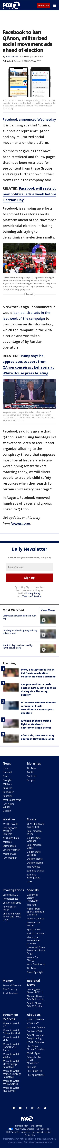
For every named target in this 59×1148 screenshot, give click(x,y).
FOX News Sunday (8, 805)
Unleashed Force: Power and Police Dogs (12, 916)
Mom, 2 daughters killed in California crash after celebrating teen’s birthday (38, 673)
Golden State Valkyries (34, 853)
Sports (32, 819)
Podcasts (7, 795)
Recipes (31, 780)
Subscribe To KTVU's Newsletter (34, 1060)
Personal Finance (12, 985)
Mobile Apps (33, 1053)
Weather (9, 819)
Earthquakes (9, 845)
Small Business (11, 993)
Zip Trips (31, 768)
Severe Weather (11, 849)
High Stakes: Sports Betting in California (36, 911)
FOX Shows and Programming (35, 1037)
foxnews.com (20, 523)
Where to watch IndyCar (11, 1055)
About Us (33, 1015)
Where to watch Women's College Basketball (12, 1073)
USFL (29, 881)
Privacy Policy (33, 593)
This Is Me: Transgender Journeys (33, 940)
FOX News (24, 56)
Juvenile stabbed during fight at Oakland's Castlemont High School (36, 724)
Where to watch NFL (11, 1025)
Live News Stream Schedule (36, 1048)
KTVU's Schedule (36, 1042)
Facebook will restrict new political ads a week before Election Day (29, 194)
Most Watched (13, 610)
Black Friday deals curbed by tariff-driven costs (18, 646)
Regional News (33, 983)
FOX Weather (10, 857)
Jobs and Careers (36, 1027)
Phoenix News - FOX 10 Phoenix (35, 998)
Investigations (13, 890)
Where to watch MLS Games (11, 1089)
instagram (32, 1108)
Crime (6, 776)
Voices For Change (32, 959)
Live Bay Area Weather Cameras (10, 830)
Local (5, 768)
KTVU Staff (32, 1023)
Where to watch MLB (11, 1039)
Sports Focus (34, 929)
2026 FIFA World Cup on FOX (35, 825)
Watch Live (43, 5)
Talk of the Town (36, 933)
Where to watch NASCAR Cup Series (11, 1047)
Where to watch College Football (11, 1032)
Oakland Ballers (35, 862)
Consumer (8, 791)
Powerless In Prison (9, 908)
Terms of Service (31, 596)
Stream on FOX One (10, 1017)
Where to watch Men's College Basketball (11, 1064)
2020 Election (37, 56)
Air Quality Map (11, 837)
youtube (20, 1108)
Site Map (31, 1067)
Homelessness (10, 898)
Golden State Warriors (34, 839)
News (7, 763)
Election (7, 810)
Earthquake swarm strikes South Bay (19, 617)
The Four (32, 904)
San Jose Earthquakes (33, 876)
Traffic (30, 772)
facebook (26, 1108)
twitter (45, 1108)
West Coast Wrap (12, 799)
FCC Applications (36, 1074)
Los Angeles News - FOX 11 (35, 991)
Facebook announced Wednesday (29, 119)
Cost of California (12, 902)
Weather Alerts (10, 824)
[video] (48, 619)
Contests (31, 776)
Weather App (9, 853)
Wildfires (7, 784)
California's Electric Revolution (33, 897)
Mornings (34, 763)
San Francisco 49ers (34, 832)
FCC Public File (34, 1070)
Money (8, 981)
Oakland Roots (35, 858)
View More (48, 610)
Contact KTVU (34, 1031)
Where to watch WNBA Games (11, 1082)
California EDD (10, 894)
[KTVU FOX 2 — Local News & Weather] (12, 5)
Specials (33, 890)
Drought (7, 780)
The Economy (10, 989)
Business (7, 788)
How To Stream (35, 1019)
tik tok (38, 1108)
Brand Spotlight (35, 972)
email (14, 1108)
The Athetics (33, 866)
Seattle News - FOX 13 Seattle (35, 1005)
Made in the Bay (35, 918)
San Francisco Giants (34, 846)
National (7, 772)
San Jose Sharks (35, 870)
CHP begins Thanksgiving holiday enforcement (20, 631)
